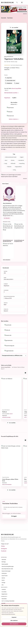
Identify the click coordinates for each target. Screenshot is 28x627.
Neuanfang (22, 163)
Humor (17, 83)
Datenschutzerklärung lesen (8, 614)
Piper (5, 304)
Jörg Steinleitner (8, 56)
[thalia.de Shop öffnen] (14, 112)
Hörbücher (4, 573)
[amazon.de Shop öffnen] (14, 116)
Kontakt (3, 603)
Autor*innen (4, 575)
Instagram (4, 548)
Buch (6, 160)
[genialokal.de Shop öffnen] (14, 340)
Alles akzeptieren (14, 623)
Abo (3, 584)
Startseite (3, 17)
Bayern (22, 157)
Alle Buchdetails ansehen (10, 92)
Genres (3, 578)
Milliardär (13, 163)
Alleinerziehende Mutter (11, 157)
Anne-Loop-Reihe (16, 88)
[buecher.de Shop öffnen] (14, 107)
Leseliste (4, 589)
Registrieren (4, 594)
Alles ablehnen (14, 620)
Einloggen (7, 67)
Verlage (3, 582)
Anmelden (4, 591)
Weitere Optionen (13, 119)
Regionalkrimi (18, 166)
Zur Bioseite (7, 218)
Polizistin (9, 166)
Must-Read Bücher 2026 (7, 568)
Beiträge (4, 561)
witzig (14, 169)
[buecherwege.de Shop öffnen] (14, 346)
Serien (3, 580)
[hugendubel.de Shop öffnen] (14, 351)
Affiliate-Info (13, 104)
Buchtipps (10, 17)
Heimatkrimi (21, 160)
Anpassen (14, 617)
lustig (5, 163)
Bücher (12, 160)
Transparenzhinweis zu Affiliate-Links (12, 355)
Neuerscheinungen (6, 571)
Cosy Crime (9, 77)
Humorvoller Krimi (11, 80)
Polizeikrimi (9, 83)
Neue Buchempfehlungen (8, 566)
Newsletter (4, 598)
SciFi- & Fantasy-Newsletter (8, 601)
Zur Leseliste (15, 27)
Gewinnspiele (5, 564)
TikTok (3, 546)
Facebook (3, 551)
